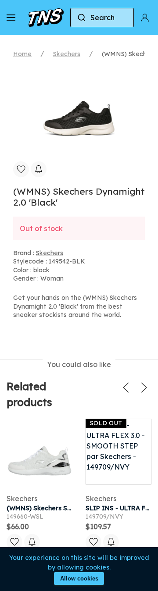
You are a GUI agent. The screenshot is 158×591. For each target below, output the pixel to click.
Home (22, 54)
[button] (11, 17)
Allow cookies (79, 578)
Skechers (66, 54)
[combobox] (102, 17)
